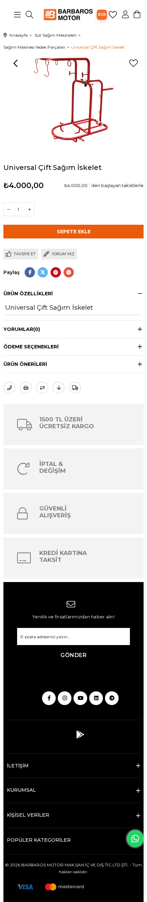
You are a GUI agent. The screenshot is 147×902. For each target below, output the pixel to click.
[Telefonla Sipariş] (9, 388)
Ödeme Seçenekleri (31, 347)
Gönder (73, 655)
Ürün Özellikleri (28, 294)
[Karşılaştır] (42, 388)
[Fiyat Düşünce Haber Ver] (59, 388)
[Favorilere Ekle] (133, 63)
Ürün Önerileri (25, 364)
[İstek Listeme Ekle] (26, 388)
